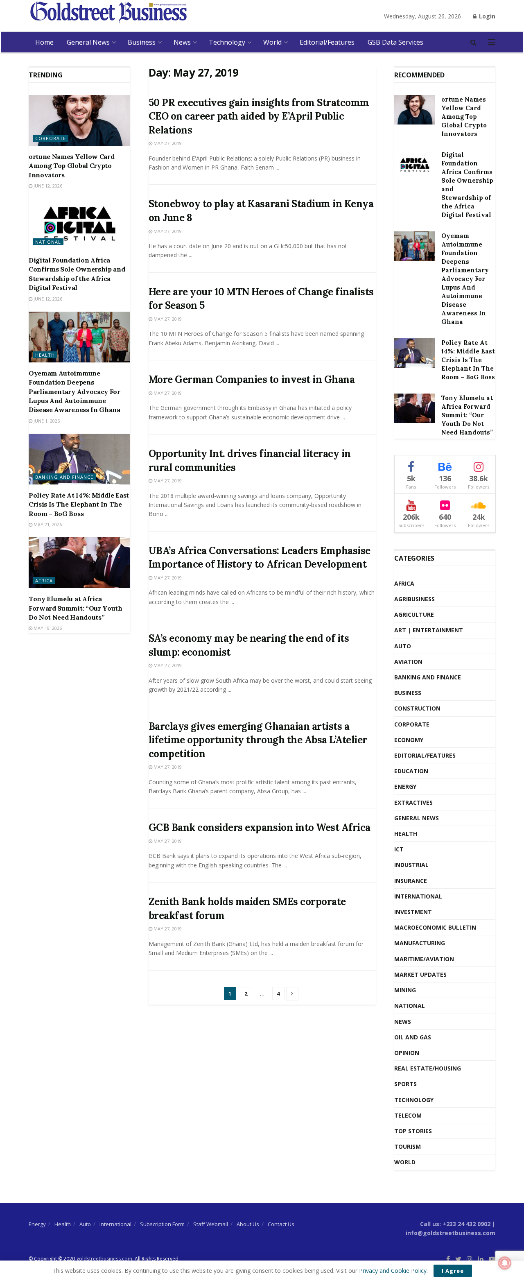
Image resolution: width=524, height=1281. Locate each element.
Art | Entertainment (428, 630)
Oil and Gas (412, 1037)
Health (45, 355)
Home (44, 42)
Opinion (406, 1053)
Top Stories (413, 1131)
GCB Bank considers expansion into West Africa (259, 827)
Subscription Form (162, 1224)
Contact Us (281, 1224)
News (182, 42)
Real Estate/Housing (427, 1068)
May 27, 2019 (167, 143)
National (48, 242)
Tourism (407, 1146)
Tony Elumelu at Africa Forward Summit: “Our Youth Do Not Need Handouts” (75, 608)
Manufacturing (419, 943)
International (418, 896)
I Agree (453, 1270)
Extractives (413, 802)
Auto (402, 646)
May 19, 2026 (47, 628)
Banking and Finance (64, 477)
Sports (405, 1084)
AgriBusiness (414, 599)
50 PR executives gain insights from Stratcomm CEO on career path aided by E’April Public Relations (259, 116)
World (272, 42)
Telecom (408, 1115)
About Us (248, 1224)
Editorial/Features (327, 42)
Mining (405, 990)
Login (486, 16)
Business (142, 42)
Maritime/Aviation (424, 959)
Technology (227, 42)
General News (88, 42)
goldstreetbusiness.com (104, 1258)
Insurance (410, 881)
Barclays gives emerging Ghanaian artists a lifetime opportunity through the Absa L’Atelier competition (258, 740)
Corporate (50, 138)
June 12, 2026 (47, 186)
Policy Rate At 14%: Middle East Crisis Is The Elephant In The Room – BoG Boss (79, 504)
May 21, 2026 (47, 524)
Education (411, 771)
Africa (44, 580)
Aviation (408, 661)
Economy (408, 740)
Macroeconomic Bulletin (435, 927)
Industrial (411, 865)
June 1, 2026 (46, 421)
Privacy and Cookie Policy (393, 1270)
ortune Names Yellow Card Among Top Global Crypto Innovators (71, 165)
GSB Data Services (395, 42)
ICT (399, 849)
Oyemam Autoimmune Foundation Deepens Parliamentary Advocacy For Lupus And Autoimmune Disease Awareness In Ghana (74, 391)
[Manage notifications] (504, 1263)
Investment (413, 912)
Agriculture (414, 614)
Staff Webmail (210, 1224)
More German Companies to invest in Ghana (252, 379)
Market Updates (420, 974)
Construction (417, 708)
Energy (405, 786)
